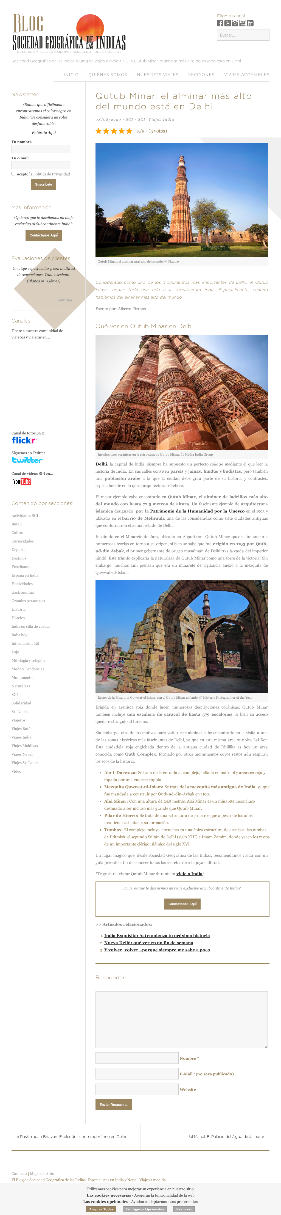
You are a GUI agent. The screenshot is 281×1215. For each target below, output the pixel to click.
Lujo (15, 652)
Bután (17, 524)
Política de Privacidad (51, 174)
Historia (19, 609)
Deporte (19, 549)
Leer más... (66, 300)
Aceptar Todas (101, 1209)
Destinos (19, 558)
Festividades (22, 584)
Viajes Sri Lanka (25, 763)
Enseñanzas (21, 566)
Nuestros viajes (158, 74)
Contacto (19, 1173)
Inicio (71, 74)
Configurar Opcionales (145, 1209)
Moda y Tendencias (28, 669)
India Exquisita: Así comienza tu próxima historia (157, 935)
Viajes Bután (22, 728)
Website (188, 1089)
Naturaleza (21, 686)
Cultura (18, 532)
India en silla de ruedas (31, 626)
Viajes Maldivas (25, 745)
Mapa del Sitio (42, 1173)
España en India (25, 575)
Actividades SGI (25, 515)
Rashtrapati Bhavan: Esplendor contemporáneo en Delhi (71, 1137)
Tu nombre (22, 142)
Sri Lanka (20, 711)
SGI (129, 119)
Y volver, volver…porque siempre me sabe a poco (157, 949)
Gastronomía (23, 592)
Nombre (189, 1058)
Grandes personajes (28, 601)
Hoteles (18, 618)
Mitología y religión (28, 660)
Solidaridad (21, 703)
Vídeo (16, 771)
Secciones (201, 74)
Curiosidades (23, 541)
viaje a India (189, 873)
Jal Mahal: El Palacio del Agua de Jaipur (226, 1137)
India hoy (19, 635)
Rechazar (184, 1209)
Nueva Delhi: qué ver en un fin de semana (148, 942)
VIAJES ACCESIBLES (246, 74)
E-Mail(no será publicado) (207, 1074)
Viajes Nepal (22, 754)
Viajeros (19, 720)
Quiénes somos (107, 74)
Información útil (25, 643)
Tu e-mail (20, 158)
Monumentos (23, 677)
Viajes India (161, 119)
